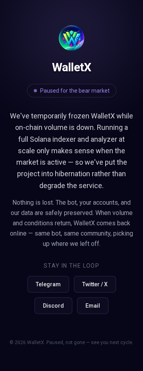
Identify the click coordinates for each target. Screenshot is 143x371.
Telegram (48, 284)
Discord (53, 306)
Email (92, 306)
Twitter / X (95, 284)
